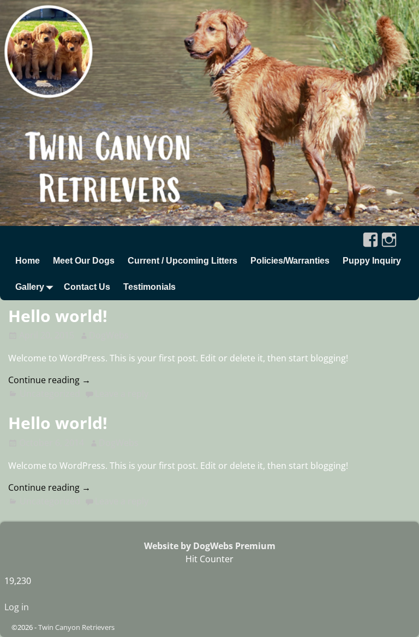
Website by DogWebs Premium (210, 546)
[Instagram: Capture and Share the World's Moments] (389, 235)
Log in (16, 607)
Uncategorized (50, 394)
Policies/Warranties (290, 260)
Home (27, 260)
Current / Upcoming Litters (182, 260)
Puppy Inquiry (372, 260)
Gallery (29, 286)
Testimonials (149, 286)
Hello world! (57, 316)
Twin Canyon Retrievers (76, 627)
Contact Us (87, 286)
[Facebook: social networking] (370, 235)
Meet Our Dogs (84, 260)
